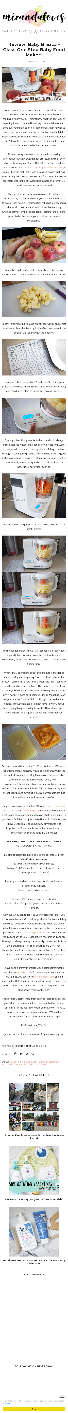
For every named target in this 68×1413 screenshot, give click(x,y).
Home (37, 1062)
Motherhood (10, 1064)
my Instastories (24, 972)
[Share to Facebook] (14, 1054)
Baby (14, 1062)
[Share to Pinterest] (27, 1054)
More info (6, 1403)
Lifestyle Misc (50, 1062)
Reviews (29, 1064)
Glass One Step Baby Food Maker (44, 167)
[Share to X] (21, 1054)
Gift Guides (25, 1062)
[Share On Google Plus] (33, 1054)
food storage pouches (34, 932)
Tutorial (40, 1064)
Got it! (34, 1409)
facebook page (30, 810)
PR (20, 1064)
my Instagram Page (43, 976)
